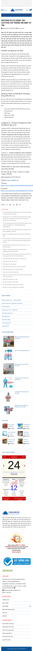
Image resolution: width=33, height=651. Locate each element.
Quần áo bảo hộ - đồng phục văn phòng (12, 303)
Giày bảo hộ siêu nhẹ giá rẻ (10, 261)
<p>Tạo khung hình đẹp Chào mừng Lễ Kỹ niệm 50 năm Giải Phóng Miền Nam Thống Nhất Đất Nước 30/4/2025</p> (17, 225)
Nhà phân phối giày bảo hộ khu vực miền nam (14, 258)
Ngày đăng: (5, 28)
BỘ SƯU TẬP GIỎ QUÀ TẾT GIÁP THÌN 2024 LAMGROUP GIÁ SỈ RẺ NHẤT (14, 250)
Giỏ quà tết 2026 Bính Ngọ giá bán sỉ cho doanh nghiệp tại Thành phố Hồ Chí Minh (17, 213)
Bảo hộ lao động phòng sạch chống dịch (22, 337)
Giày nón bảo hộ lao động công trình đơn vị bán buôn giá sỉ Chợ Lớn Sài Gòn (17, 275)
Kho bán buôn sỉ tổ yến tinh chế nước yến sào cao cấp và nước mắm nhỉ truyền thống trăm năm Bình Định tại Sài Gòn (16, 240)
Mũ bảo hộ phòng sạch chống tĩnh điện (13, 269)
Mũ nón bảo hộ (6, 306)
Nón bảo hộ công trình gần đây (11, 272)
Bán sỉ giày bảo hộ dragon (9, 264)
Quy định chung (6, 639)
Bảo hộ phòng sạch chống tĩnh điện (21, 365)
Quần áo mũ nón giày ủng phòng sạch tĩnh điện (21, 406)
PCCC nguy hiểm (6, 322)
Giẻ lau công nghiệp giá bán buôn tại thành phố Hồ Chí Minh (17, 235)
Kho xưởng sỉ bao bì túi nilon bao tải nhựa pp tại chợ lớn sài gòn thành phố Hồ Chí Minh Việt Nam (17, 255)
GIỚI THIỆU (5, 603)
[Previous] (3, 465)
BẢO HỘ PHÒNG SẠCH (8, 609)
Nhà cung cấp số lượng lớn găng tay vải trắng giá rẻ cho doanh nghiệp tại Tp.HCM (17, 230)
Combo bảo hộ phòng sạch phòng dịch (22, 378)
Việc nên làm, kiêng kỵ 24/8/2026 (20, 499)
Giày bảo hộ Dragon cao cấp (10, 279)
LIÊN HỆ (4, 616)
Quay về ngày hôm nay (6, 499)
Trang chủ (5, 15)
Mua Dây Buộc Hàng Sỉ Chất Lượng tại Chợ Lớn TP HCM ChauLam (16, 246)
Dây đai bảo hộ (6, 316)
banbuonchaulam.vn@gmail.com (17, 3)
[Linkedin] (13, 205)
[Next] (24, 465)
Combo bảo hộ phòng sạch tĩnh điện (22, 392)
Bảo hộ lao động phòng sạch (22, 350)
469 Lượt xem (20, 28)
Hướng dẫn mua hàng (8, 623)
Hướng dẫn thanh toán (8, 626)
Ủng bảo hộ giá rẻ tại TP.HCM (10, 282)
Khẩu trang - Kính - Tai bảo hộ (9, 310)
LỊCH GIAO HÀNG (8, 452)
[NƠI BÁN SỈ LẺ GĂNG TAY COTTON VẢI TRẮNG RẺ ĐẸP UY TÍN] (16, 10)
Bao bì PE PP (5, 326)
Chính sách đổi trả (7, 633)
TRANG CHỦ (5, 599)
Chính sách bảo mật (7, 636)
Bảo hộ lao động (6, 319)
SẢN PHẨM (5, 606)
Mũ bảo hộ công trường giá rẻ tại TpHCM (13, 287)
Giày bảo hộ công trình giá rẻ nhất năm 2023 (14, 266)
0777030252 (19, 1)
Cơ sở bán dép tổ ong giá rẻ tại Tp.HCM (13, 284)
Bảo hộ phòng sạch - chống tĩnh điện (11, 300)
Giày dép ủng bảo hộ (7, 313)
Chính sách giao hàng (8, 630)
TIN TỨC (11, 15)
